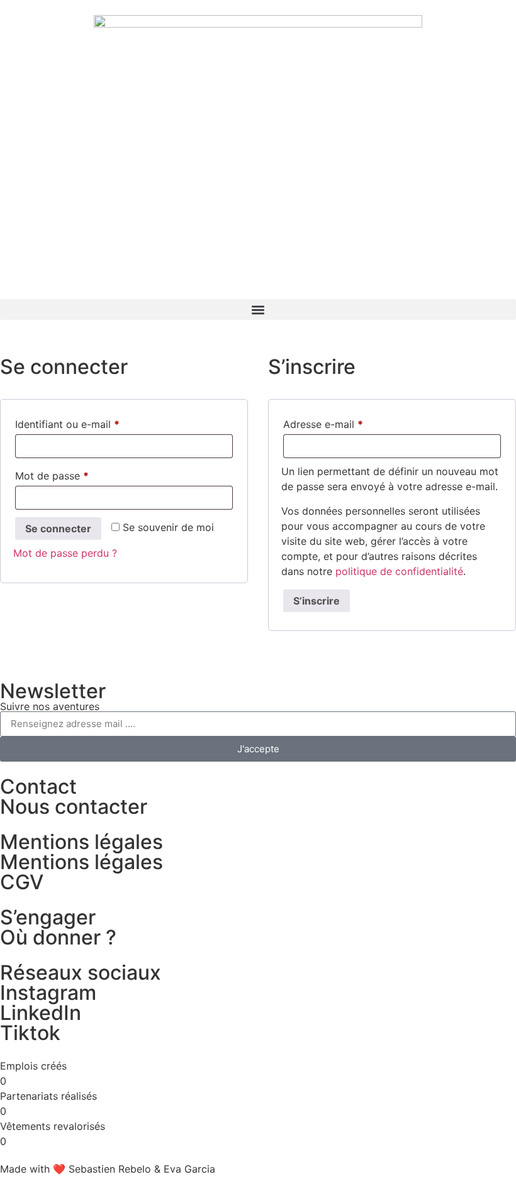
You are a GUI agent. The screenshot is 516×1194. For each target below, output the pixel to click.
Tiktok (30, 1033)
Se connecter (58, 528)
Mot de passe (78, 474)
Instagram (48, 992)
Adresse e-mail (349, 422)
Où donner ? (58, 937)
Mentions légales (81, 862)
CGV (21, 882)
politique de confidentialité (399, 571)
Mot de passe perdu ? (65, 553)
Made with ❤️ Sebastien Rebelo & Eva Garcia (107, 1169)
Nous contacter (73, 806)
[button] (258, 309)
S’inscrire (316, 600)
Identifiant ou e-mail (93, 422)
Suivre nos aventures (49, 706)
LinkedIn (40, 1012)
